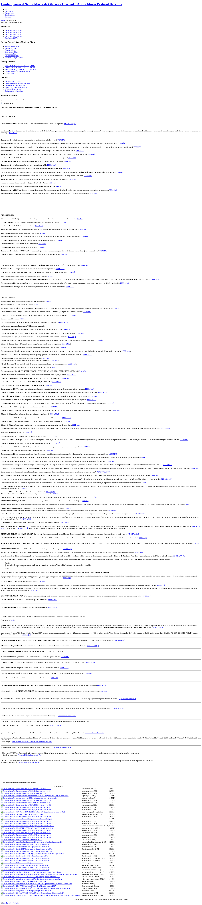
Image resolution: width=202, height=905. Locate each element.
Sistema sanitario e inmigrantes (29, 762)
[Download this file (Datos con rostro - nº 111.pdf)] (18, 803)
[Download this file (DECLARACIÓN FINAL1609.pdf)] (21, 893)
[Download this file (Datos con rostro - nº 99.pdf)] (18, 844)
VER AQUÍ (85, 501)
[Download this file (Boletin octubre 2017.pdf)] (17, 856)
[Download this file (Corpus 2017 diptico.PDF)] (17, 865)
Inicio (3, 20)
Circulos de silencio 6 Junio (67, 716)
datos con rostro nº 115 (43, 789)
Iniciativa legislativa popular (62, 747)
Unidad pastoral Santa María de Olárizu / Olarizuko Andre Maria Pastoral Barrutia (61, 4)
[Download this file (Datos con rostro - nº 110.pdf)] (18, 805)
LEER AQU (52, 607)
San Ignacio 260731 (11, 38)
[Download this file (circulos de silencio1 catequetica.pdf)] (21, 872)
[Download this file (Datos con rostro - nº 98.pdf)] (18, 847)
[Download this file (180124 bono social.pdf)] (16, 840)
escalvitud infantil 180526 (45, 826)
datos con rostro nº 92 (42, 870)
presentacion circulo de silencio (51, 872)
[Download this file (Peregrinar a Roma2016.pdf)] (18, 891)
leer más (55, 367)
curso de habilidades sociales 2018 (52, 842)
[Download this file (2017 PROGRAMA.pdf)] (17, 886)
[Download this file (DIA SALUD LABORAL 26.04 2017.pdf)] (23, 877)
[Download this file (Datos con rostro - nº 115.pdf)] (18, 789)
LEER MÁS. (113, 454)
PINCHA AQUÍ (140, 513)
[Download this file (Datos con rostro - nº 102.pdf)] (18, 833)
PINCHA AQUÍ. (70, 124)
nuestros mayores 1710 (41, 856)
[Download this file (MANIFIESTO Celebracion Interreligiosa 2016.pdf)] (26, 895)
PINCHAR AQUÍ (50, 492)
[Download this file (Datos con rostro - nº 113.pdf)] (18, 793)
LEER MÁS (92, 154)
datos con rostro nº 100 (43, 837)
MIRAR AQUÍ (166, 479)
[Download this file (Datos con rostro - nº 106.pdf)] (18, 816)
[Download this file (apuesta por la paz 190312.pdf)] (19, 798)
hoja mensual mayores (36, 863)
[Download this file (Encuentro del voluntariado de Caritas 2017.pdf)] (24, 884)
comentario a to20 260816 (13, 34)
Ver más (36, 304)
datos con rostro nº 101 (43, 835)
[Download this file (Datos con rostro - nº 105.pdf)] (18, 821)
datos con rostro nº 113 (43, 793)
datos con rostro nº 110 (43, 805)
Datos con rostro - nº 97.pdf (44, 851)
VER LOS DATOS (103, 472)
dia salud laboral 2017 (52, 877)
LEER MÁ (70, 287)
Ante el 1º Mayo (55, 725)
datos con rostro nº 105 (43, 821)
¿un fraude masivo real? (127, 699)
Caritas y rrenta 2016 (39, 881)
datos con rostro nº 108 (43, 809)
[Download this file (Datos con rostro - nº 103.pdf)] (18, 830)
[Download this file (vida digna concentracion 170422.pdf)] (21, 879)
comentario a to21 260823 (13, 32)
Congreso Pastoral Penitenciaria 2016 (53, 893)
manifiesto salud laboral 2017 (71, 874)
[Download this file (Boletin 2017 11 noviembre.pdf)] (19, 849)
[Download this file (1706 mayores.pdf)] (15, 863)
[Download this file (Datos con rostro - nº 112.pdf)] (18, 800)
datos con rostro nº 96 (42, 858)
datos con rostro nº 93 (42, 867)
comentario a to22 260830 (13, 30)
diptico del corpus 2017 (41, 865)
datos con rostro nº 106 (43, 816)
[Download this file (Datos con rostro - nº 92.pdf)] (18, 870)
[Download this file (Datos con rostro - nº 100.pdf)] (18, 837)
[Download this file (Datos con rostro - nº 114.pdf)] (18, 791)
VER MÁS (13, 133)
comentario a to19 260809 (13, 36)
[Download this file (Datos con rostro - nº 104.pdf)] (18, 823)
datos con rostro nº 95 (42, 860)
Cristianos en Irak (118, 708)
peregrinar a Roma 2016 (43, 891)
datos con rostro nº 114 (43, 791)
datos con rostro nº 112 (43, 800)
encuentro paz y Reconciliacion (58, 796)
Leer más (82, 371)
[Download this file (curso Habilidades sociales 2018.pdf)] (21, 842)
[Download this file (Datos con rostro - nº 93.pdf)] (18, 867)
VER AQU (72, 337)
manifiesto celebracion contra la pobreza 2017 (50, 853)
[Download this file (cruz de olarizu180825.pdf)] (17, 819)
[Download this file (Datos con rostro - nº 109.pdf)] (18, 807)
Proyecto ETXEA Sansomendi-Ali (29, 755)
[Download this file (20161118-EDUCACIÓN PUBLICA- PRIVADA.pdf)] (27, 888)
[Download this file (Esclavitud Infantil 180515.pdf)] (19, 826)
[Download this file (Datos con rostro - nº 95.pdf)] (18, 860)
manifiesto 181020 (38, 814)
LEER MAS (155, 279)
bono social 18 (37, 840)
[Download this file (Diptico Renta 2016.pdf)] (16, 881)
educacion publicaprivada (61, 888)
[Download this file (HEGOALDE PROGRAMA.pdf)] (20, 828)
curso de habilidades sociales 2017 (44, 886)
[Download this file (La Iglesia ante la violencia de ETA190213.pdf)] (24, 796)
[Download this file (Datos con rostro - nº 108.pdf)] (18, 809)
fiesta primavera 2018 (46, 828)
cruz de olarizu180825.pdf (43, 819)
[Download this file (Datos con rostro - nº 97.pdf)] (18, 851)
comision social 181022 (57, 812)
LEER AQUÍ (41, 581)
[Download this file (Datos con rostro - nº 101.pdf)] (18, 835)
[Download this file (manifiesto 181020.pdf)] (16, 814)
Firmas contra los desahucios (94, 733)
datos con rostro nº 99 (42, 844)
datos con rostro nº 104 (43, 823)
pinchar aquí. (52, 600)
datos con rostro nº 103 (43, 830)
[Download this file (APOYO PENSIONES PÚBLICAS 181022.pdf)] (25, 812)
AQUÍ (12, 620)
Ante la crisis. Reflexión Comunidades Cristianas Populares (32, 742)
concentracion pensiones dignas (51, 879)
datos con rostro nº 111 (43, 803)
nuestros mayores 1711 (44, 849)
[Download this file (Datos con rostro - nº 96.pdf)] (18, 858)
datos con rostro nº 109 (43, 807)
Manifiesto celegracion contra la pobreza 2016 (66, 895)
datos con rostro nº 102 (43, 833)
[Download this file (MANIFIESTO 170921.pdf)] (18, 853)
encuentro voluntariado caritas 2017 (60, 884)
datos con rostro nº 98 (42, 847)
